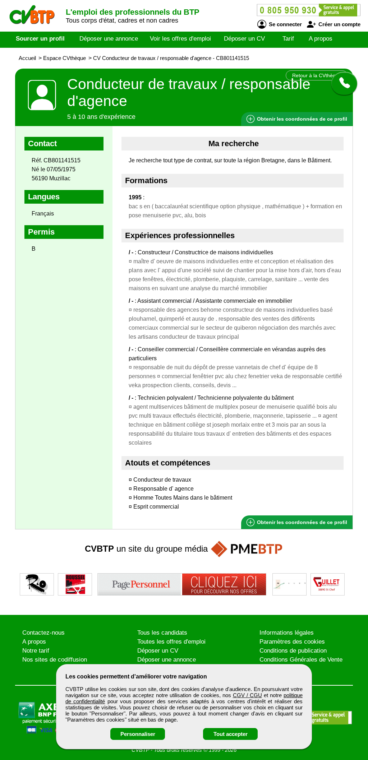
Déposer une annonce (108, 38)
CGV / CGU (247, 695)
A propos (320, 38)
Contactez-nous (43, 632)
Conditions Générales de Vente (300, 659)
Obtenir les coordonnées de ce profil (301, 522)
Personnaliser (137, 734)
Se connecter (284, 24)
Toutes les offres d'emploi (171, 641)
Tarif (288, 38)
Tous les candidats (162, 632)
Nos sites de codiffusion (54, 659)
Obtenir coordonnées (301, 119)
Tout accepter (230, 734)
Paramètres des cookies (292, 641)
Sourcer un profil (40, 38)
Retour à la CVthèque (316, 75)
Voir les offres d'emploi (180, 38)
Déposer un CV (244, 38)
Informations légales (286, 632)
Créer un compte (338, 24)
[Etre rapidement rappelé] (341, 83)
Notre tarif (35, 650)
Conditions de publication (293, 650)
